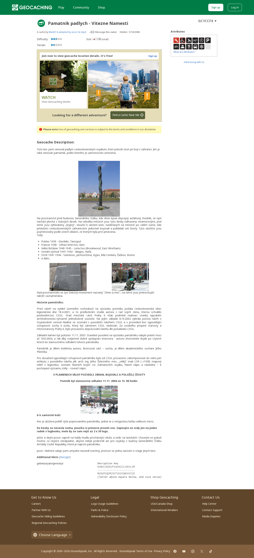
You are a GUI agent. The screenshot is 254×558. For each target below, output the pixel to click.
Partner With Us (41, 510)
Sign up (215, 7)
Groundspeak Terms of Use (135, 551)
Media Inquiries (211, 516)
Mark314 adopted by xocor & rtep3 (67, 32)
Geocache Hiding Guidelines (48, 516)
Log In (235, 7)
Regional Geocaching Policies (49, 523)
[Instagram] (193, 551)
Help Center (209, 503)
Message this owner (106, 32)
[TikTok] (210, 551)
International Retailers (164, 510)
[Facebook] (175, 551)
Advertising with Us (194, 62)
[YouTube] (184, 551)
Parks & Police (99, 510)
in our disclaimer (146, 129)
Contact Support (212, 510)
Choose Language (53, 535)
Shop (101, 7)
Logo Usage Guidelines (104, 503)
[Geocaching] (32, 7)
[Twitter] (202, 551)
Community (81, 7)
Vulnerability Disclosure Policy (109, 516)
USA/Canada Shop (162, 503)
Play (61, 7)
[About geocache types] (41, 23)
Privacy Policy (162, 551)
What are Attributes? (184, 51)
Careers (36, 503)
